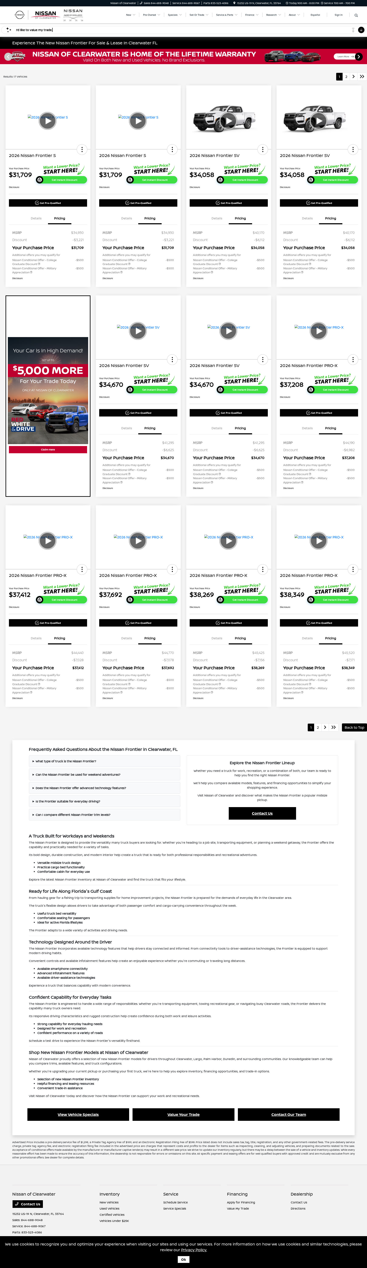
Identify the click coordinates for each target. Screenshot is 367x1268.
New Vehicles (109, 1202)
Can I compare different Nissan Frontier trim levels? (73, 815)
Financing (237, 1194)
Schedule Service (175, 1202)
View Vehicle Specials (78, 1114)
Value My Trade (238, 1208)
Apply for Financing (241, 1202)
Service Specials (174, 1208)
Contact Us (262, 813)
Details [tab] (36, 218)
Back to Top (354, 727)
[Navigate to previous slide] (3, 56)
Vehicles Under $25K (114, 1221)
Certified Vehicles (112, 1215)
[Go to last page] (362, 77)
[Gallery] (183, 56)
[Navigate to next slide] (364, 56)
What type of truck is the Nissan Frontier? (66, 761)
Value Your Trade (184, 1114)
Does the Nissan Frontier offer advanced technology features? (81, 788)
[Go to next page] (353, 77)
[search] (356, 15)
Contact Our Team (288, 1114)
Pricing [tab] (59, 218)
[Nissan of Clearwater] (48, 14)
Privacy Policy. (194, 1249)
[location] (234, 3)
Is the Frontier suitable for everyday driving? (68, 801)
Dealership (302, 1194)
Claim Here (48, 449)
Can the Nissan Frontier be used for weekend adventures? (78, 774)
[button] (82, 149)
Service (170, 1194)
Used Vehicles (109, 1208)
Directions (298, 1208)
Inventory (110, 1194)
